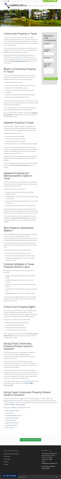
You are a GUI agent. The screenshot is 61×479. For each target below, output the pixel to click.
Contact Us (6, 464)
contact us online (20, 404)
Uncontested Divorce (11, 425)
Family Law (6, 461)
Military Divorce (9, 427)
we (20, 407)
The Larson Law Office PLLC (49, 453)
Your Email (47, 57)
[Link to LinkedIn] (6, 1)
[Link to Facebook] (4, 1)
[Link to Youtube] (9, 1)
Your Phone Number (47, 50)
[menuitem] (9, 5)
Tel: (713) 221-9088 (47, 459)
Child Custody (7, 456)
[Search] (56, 5)
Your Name (47, 43)
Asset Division (9, 413)
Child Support (7, 459)
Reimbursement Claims (11, 418)
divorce (14, 407)
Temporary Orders (10, 420)
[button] (9, 476)
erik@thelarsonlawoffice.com (50, 463)
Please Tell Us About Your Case (47, 65)
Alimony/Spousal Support (12, 411)
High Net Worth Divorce (12, 423)
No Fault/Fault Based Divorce (13, 415)
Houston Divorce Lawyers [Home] (11, 454)
